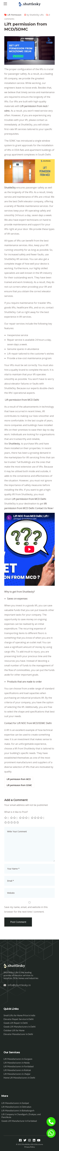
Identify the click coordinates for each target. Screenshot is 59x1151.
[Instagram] (29, 1140)
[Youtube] (38, 1140)
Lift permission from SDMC (19, 785)
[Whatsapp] (51, 1133)
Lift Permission (14, 14)
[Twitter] (24, 1140)
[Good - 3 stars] (23, 817)
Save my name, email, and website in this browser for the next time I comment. (26, 909)
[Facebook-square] (20, 1140)
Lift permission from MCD (19, 779)
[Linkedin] (34, 1140)
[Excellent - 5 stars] (11, 822)
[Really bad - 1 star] (5, 817)
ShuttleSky (10, 187)
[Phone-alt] (51, 1121)
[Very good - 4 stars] (37, 817)
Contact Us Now (44, 508)
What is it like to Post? (16, 812)
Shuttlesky (14, 443)
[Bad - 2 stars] (13, 817)
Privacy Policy (29, 1147)
